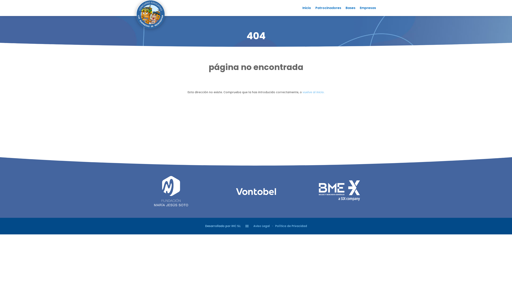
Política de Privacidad (291, 226)
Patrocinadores (328, 8)
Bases (350, 8)
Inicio (306, 8)
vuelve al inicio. (313, 92)
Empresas (368, 8)
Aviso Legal (261, 226)
